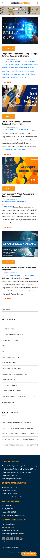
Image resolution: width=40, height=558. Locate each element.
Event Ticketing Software (12, 357)
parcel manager (8, 379)
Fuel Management (9, 363)
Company (11, 552)
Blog (19, 552)
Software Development (11, 391)
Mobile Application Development (15, 374)
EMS (3, 346)
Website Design (8, 402)
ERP (3, 351)
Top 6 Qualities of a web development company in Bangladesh (18, 195)
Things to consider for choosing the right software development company (19, 55)
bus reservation (8, 329)
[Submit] (36, 309)
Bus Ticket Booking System (12, 334)
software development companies (14, 149)
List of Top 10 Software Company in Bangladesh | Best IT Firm (16, 123)
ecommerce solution (10, 340)
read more (7, 82)
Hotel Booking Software (12, 368)
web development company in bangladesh (19, 396)
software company (9, 385)
